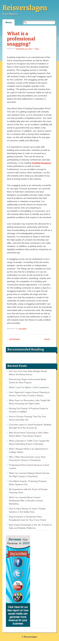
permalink (22, 328)
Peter (37, 49)
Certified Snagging (41, 163)
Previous (13, 339)
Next (48, 339)
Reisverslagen (24, 8)
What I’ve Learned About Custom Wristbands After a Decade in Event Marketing (26, 500)
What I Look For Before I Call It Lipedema (29, 387)
